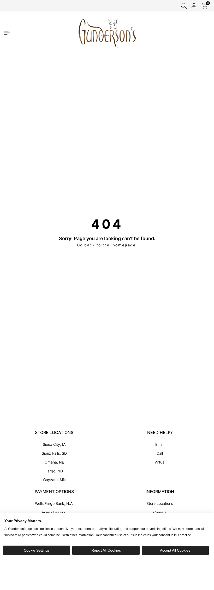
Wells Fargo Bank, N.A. (54, 503)
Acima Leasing (54, 512)
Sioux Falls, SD (54, 453)
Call (160, 453)
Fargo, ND (54, 471)
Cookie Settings (37, 550)
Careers (160, 512)
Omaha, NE (54, 462)
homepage (124, 245)
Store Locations (159, 503)
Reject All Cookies (106, 550)
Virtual (159, 462)
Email (159, 444)
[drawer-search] (184, 6)
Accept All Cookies (175, 550)
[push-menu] (7, 33)
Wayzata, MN (54, 479)
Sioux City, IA (54, 444)
